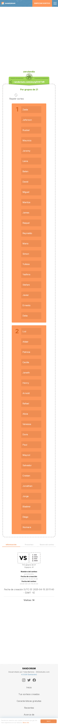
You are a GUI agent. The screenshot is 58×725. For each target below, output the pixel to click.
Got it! (48, 721)
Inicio (29, 687)
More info (26, 723)
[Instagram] (23, 680)
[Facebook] (34, 680)
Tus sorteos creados (29, 694)
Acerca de (29, 714)
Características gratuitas (29, 701)
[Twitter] (29, 680)
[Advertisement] (29, 37)
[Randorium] (9, 3)
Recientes (29, 707)
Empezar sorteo (42, 3)
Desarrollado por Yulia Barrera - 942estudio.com (29, 672)
